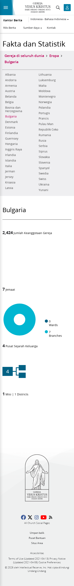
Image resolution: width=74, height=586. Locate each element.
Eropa (54, 55)
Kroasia (10, 182)
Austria (10, 91)
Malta (42, 86)
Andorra (10, 80)
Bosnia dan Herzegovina (13, 109)
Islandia (10, 160)
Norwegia (45, 102)
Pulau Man (46, 124)
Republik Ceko (48, 129)
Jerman (10, 171)
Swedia (44, 173)
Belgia (9, 102)
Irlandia (10, 155)
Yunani (43, 190)
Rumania (45, 135)
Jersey (9, 177)
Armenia (11, 86)
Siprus (43, 151)
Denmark (11, 122)
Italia (8, 166)
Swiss (42, 179)
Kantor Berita (12, 20)
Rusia (42, 141)
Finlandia (11, 133)
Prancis (44, 118)
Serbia (43, 146)
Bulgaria (11, 116)
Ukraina (44, 184)
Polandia (45, 108)
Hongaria (11, 144)
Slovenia (44, 162)
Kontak (51, 28)
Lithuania (45, 75)
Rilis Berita (9, 28)
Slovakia (44, 157)
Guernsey (11, 139)
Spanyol (44, 168)
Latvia (9, 188)
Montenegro (47, 96)
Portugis (44, 113)
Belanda (10, 96)
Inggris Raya (13, 149)
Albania (10, 75)
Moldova (44, 91)
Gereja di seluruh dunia (24, 55)
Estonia (10, 127)
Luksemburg (47, 80)
